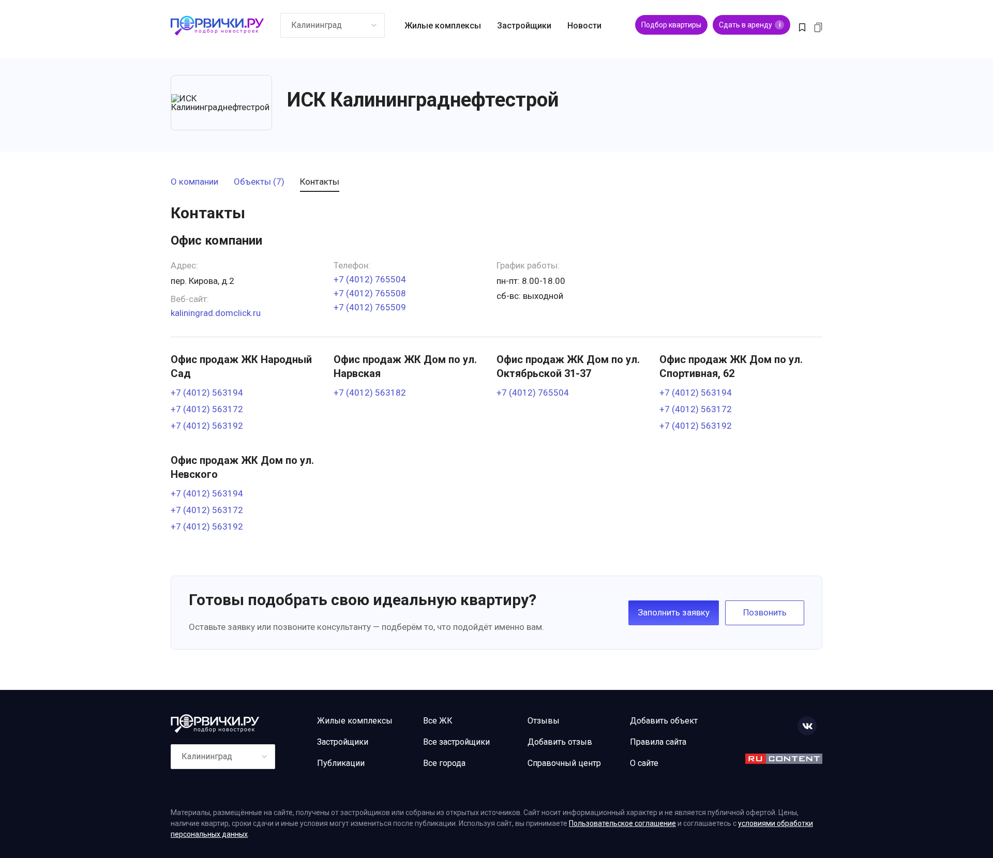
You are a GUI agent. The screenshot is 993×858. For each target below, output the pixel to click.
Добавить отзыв (560, 742)
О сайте (644, 763)
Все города (444, 763)
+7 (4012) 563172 (207, 409)
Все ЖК (438, 721)
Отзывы (544, 721)
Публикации (341, 763)
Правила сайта (658, 742)
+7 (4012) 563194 (207, 392)
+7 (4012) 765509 (370, 307)
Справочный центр (564, 763)
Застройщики (524, 26)
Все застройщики (456, 742)
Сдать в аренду (749, 25)
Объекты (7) (259, 182)
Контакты (319, 182)
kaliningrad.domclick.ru (216, 313)
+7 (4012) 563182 (370, 392)
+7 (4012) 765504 (370, 279)
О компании (194, 182)
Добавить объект (664, 721)
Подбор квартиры (671, 25)
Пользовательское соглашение (622, 823)
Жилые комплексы (442, 26)
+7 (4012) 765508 (370, 293)
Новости (584, 26)
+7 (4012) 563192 (207, 426)
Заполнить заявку (674, 612)
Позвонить (765, 612)
